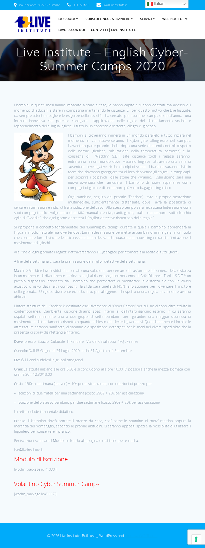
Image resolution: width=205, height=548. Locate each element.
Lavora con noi (71, 30)
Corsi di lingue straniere (108, 19)
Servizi (146, 19)
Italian (158, 3)
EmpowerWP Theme (141, 535)
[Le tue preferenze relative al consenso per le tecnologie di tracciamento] (196, 539)
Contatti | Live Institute (113, 30)
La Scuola (66, 19)
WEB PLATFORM (175, 19)
